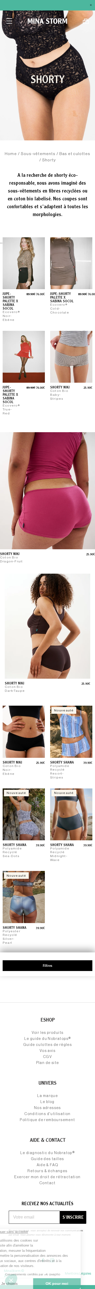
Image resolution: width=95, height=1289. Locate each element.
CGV (47, 1057)
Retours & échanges (47, 1171)
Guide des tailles (47, 1159)
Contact (47, 1183)
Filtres (47, 965)
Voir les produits (48, 1033)
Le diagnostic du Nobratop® (47, 1153)
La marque (47, 1096)
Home (11, 154)
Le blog (47, 1102)
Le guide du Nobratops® (47, 1039)
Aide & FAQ (48, 1165)
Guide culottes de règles (47, 1045)
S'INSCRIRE (73, 1217)
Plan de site (47, 1063)
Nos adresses (47, 1108)
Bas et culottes (74, 154)
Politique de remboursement (47, 1120)
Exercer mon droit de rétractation (47, 1177)
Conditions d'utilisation (47, 1114)
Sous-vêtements (38, 154)
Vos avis (47, 1051)
